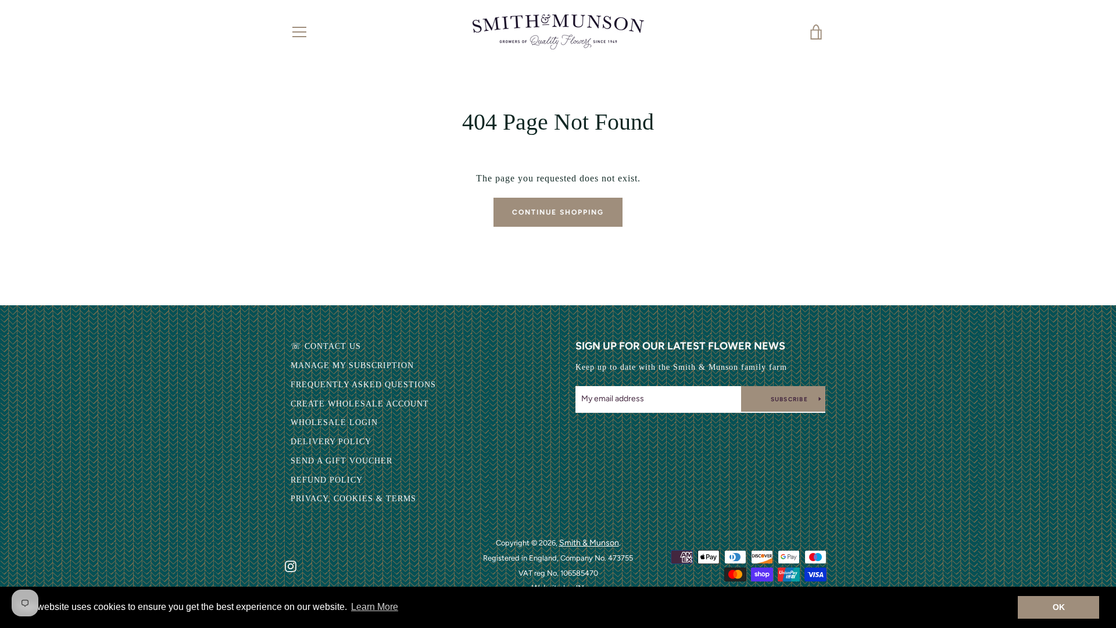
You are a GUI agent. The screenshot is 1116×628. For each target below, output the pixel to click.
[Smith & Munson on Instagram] (290, 565)
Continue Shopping (558, 212)
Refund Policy (327, 480)
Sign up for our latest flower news (680, 346)
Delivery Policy (331, 441)
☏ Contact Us (326, 346)
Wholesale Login (334, 422)
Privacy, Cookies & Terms (353, 498)
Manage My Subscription (352, 365)
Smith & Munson (589, 543)
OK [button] (1059, 607)
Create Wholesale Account (360, 403)
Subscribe (790, 399)
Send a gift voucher (341, 460)
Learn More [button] (374, 607)
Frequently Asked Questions (363, 384)
